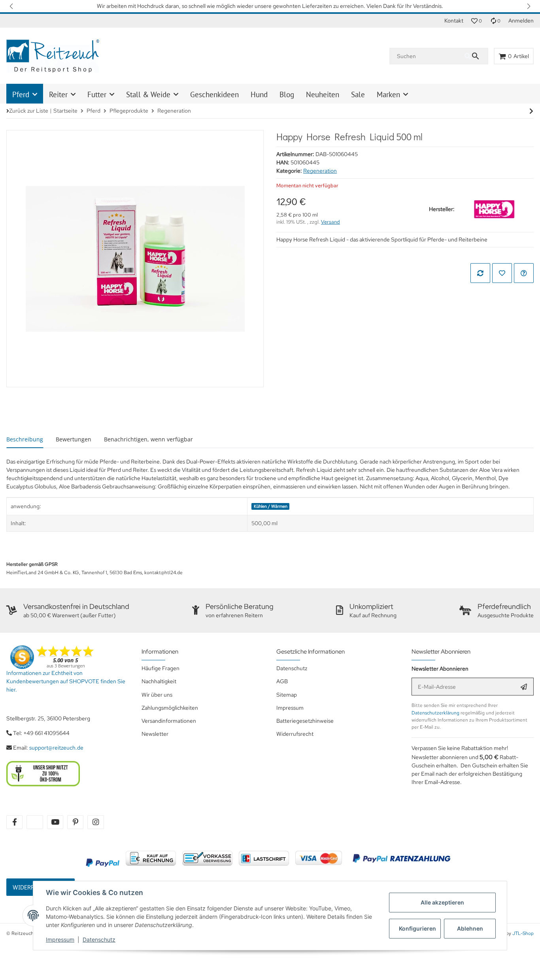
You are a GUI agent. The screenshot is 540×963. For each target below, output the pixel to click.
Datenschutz (99, 939)
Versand (330, 222)
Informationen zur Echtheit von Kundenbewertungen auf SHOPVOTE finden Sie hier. (65, 681)
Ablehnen (470, 928)
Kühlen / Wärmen (270, 506)
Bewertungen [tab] (73, 439)
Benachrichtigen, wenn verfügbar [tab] (148, 439)
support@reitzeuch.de (56, 747)
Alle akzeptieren (442, 902)
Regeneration (320, 170)
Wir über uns (157, 694)
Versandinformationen (169, 720)
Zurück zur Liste (28, 110)
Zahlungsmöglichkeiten (170, 707)
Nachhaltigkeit (159, 681)
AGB (282, 681)
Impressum (60, 939)
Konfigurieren (417, 928)
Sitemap (286, 694)
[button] (11, 6)
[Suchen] (475, 56)
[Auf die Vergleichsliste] (480, 273)
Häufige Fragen (160, 668)
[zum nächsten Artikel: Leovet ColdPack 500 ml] (531, 111)
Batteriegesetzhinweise (305, 720)
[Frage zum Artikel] (524, 273)
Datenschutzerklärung (435, 713)
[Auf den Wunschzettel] (502, 273)
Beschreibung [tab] (24, 439)
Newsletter (155, 733)
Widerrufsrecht (294, 733)
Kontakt (453, 20)
